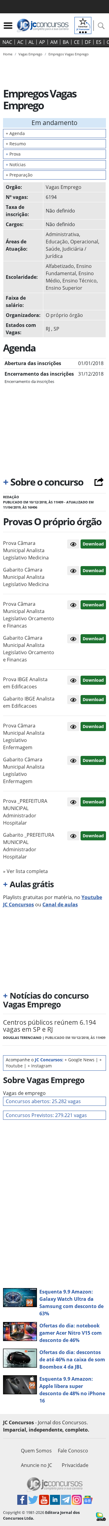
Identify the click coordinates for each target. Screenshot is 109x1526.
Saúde (53, 249)
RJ (48, 328)
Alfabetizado (60, 266)
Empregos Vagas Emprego (68, 54)
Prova (13, 154)
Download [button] (93, 544)
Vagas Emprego (63, 187)
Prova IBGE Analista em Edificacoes (25, 683)
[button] (73, 544)
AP (42, 42)
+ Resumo (16, 144)
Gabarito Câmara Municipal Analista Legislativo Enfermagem (24, 770)
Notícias (16, 164)
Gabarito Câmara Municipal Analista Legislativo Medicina (26, 577)
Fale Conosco (73, 1450)
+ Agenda (15, 133)
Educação (57, 241)
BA (66, 42)
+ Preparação (19, 175)
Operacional (84, 241)
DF (88, 42)
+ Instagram (40, 1066)
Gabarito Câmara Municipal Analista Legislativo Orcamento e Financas (28, 648)
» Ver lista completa (25, 871)
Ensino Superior (64, 288)
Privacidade (75, 1465)
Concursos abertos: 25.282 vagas (43, 1101)
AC (20, 42)
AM (54, 42)
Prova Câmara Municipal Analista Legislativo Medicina (26, 550)
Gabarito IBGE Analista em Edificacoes (28, 702)
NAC (7, 42)
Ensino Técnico (79, 280)
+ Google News (79, 1060)
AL (31, 42)
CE (77, 42)
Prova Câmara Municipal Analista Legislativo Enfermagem (24, 736)
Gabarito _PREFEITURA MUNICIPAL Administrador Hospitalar (28, 846)
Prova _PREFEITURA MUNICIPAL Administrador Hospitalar (25, 812)
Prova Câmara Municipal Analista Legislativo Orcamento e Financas (28, 615)
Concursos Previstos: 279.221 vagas (46, 1115)
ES (98, 42)
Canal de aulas (60, 904)
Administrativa (62, 234)
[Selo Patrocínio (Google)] (83, 24)
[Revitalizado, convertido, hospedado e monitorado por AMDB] (101, 1516)
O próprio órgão (64, 315)
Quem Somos (36, 1450)
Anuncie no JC (36, 1465)
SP (56, 328)
